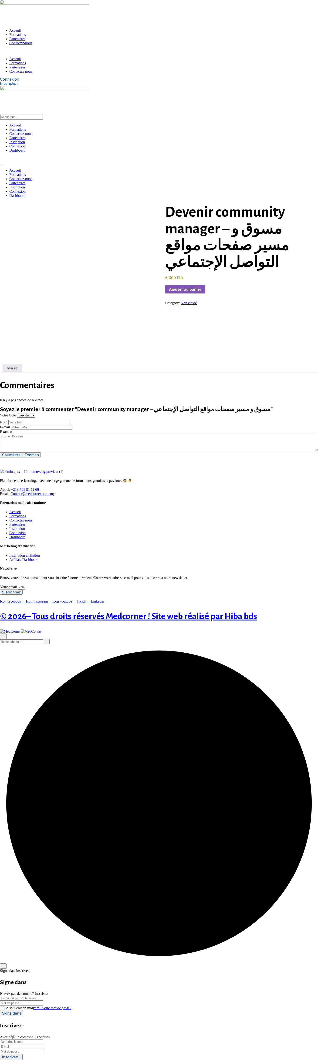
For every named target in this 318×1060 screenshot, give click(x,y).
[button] (132, 51)
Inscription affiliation (24, 555)
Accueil (15, 125)
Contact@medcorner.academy (32, 494)
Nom (3, 422)
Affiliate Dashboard (23, 560)
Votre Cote (8, 415)
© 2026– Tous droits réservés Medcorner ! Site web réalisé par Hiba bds (128, 616)
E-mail (5, 427)
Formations (17, 35)
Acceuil (15, 30)
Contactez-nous (20, 43)
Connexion (17, 146)
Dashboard (17, 150)
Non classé (189, 303)
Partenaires (17, 39)
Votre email (9, 587)
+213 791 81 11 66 (25, 489)
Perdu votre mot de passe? (52, 1008)
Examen (6, 432)
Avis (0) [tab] (12, 368)
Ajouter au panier (185, 289)
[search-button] (1, 112)
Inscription (17, 142)
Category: (172, 303)
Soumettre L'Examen (20, 455)
